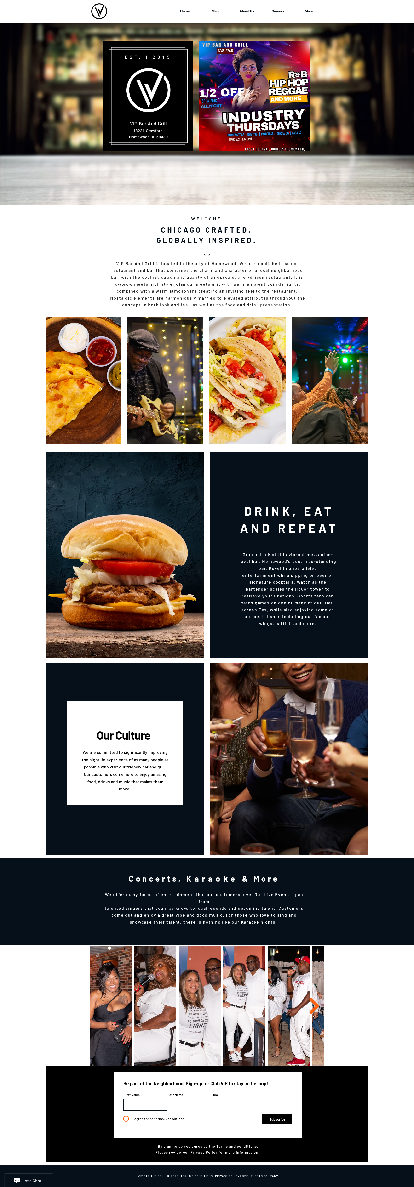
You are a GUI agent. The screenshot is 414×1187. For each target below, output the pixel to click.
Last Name (175, 1095)
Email (215, 1095)
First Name (132, 1095)
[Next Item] (314, 1006)
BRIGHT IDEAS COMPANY (260, 1176)
